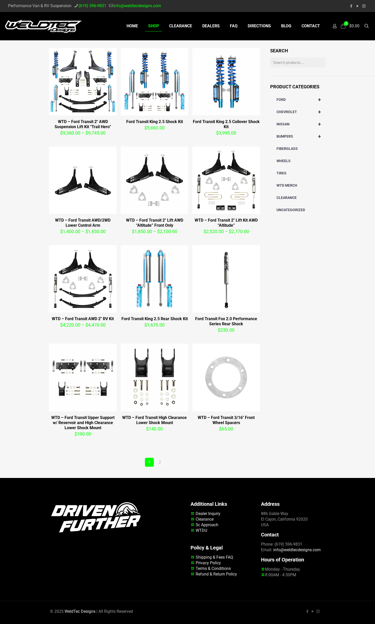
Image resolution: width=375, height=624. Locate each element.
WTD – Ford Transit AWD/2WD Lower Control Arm (82, 223)
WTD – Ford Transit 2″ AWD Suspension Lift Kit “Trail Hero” (83, 124)
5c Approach (207, 524)
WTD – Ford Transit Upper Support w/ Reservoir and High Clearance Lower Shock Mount (83, 422)
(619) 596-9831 (92, 5)
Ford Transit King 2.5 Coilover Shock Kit (226, 124)
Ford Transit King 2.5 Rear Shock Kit (154, 318)
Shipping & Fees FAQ (214, 557)
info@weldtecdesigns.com (137, 5)
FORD (299, 100)
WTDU (201, 530)
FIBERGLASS (287, 149)
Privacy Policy (208, 562)
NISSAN (299, 124)
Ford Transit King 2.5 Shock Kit (154, 121)
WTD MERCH (287, 185)
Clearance (205, 519)
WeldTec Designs (80, 611)
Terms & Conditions (213, 568)
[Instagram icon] (364, 6)
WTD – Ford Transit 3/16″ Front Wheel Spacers (226, 420)
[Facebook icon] (351, 6)
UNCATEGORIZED (291, 210)
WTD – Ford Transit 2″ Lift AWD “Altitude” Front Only (154, 223)
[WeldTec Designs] (43, 26)
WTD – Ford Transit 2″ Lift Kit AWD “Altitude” (226, 223)
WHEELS (284, 161)
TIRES (281, 173)
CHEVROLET (299, 112)
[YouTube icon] (357, 6)
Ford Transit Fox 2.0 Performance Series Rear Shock (226, 321)
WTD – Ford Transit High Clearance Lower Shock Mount (154, 420)
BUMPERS (299, 136)
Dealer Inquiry (208, 513)
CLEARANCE (287, 198)
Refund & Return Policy (216, 574)
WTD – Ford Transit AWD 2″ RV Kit (83, 318)
